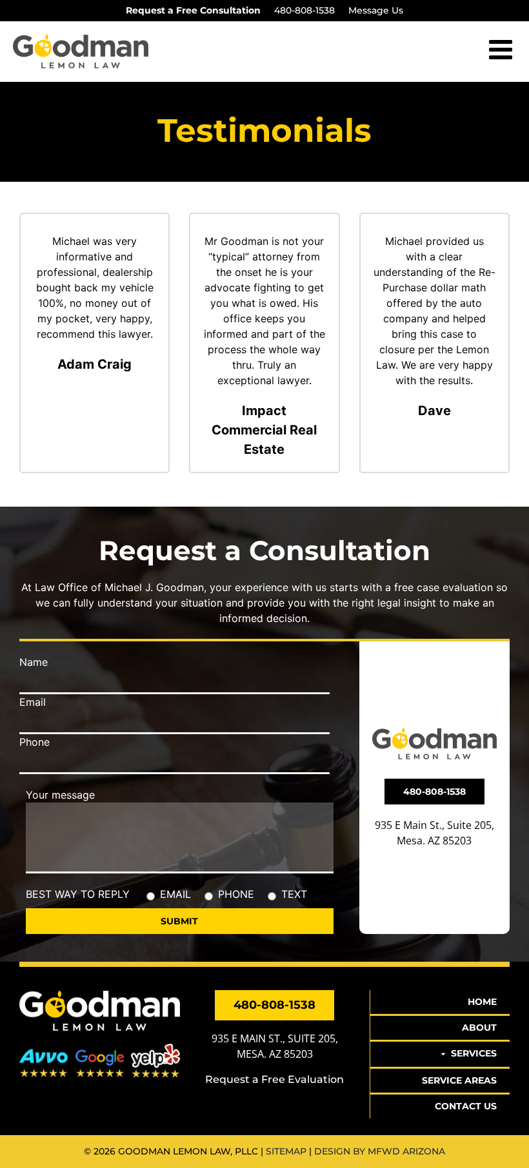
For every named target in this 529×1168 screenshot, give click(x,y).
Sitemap (286, 1151)
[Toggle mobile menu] (502, 49)
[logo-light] (99, 995)
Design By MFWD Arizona (379, 1151)
